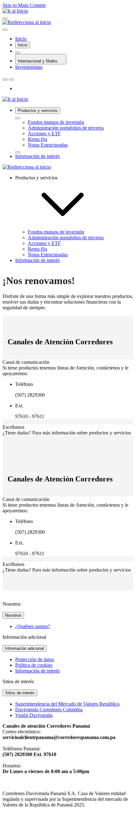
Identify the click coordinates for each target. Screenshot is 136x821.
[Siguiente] (11, 79)
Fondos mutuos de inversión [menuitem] (56, 232)
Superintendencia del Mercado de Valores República (67, 704)
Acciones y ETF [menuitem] (44, 243)
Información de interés (37, 670)
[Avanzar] (17, 152)
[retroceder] (17, 118)
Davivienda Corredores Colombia (49, 709)
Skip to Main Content (24, 5)
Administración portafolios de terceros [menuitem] (66, 237)
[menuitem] (74, 130)
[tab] (22, 45)
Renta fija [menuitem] (37, 249)
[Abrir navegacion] (5, 18)
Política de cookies (34, 665)
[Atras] (5, 79)
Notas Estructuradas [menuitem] (48, 254)
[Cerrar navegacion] (5, 30)
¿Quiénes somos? (32, 626)
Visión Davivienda (34, 715)
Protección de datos (34, 659)
